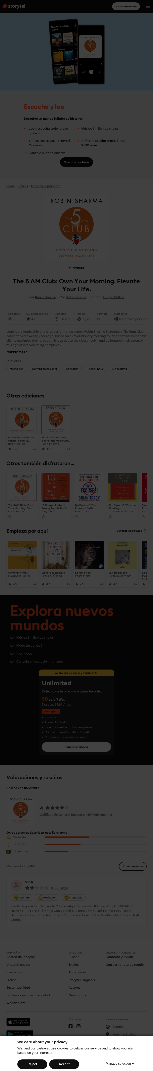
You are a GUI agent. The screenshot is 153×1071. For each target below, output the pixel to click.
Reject (32, 1064)
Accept (64, 1064)
